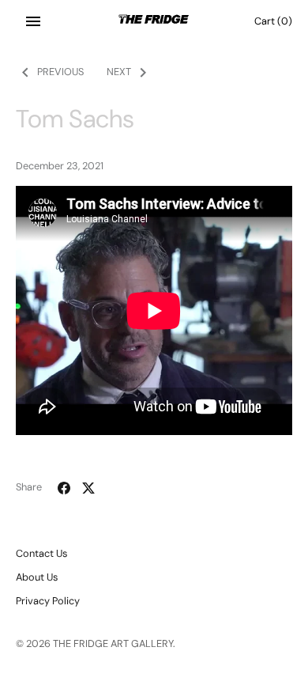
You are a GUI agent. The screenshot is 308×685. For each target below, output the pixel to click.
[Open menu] (33, 21)
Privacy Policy (48, 600)
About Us (37, 577)
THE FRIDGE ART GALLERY (113, 643)
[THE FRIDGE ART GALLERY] (154, 21)
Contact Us (41, 553)
